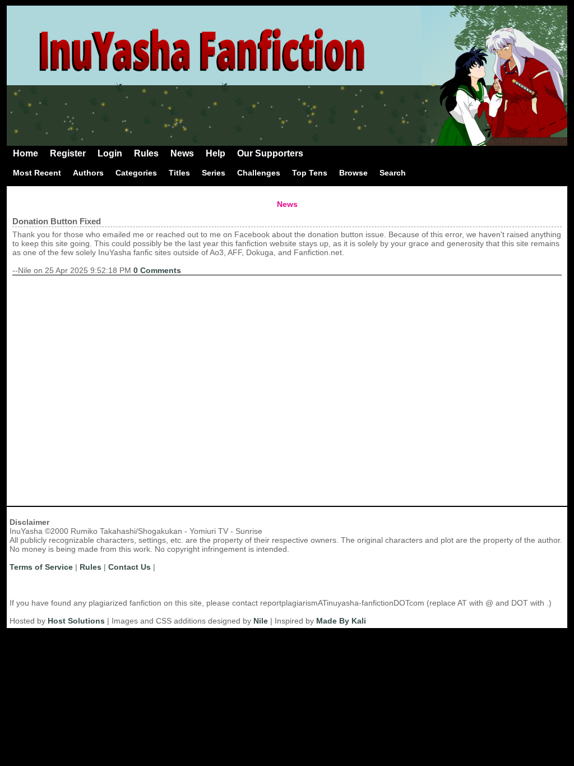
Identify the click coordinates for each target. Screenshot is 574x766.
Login (110, 153)
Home (25, 153)
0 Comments (157, 270)
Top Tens (309, 172)
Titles (179, 172)
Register (68, 153)
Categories (136, 172)
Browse (353, 172)
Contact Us (129, 566)
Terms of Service (41, 566)
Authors (88, 172)
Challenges (258, 172)
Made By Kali (341, 620)
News (182, 153)
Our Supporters (270, 153)
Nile (260, 620)
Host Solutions (76, 620)
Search (392, 172)
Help (215, 153)
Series (213, 172)
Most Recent (37, 172)
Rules (146, 153)
